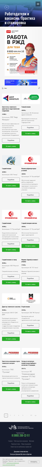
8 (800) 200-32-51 (21, 435)
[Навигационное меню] (38, 4)
